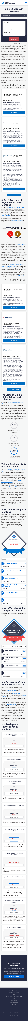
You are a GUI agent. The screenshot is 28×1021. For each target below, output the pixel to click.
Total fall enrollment (6, 215)
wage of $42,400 (16, 693)
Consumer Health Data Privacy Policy (14, 1010)
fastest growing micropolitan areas (15, 717)
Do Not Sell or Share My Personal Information (14, 1017)
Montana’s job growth (11, 704)
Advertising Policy (14, 1002)
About (14, 994)
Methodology (18, 559)
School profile (24, 651)
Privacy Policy (14, 1000)
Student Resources (14, 990)
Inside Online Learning (14, 992)
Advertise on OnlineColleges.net (14, 996)
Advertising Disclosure (14, 1006)
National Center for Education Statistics (16, 207)
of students (14, 425)
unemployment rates (11, 690)
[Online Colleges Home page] (8, 3)
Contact (14, 998)
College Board (19, 251)
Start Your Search (14, 976)
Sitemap (14, 1004)
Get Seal (4, 559)
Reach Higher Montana (20, 244)
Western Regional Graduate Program (16, 486)
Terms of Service (14, 1008)
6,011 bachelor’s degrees (17, 220)
